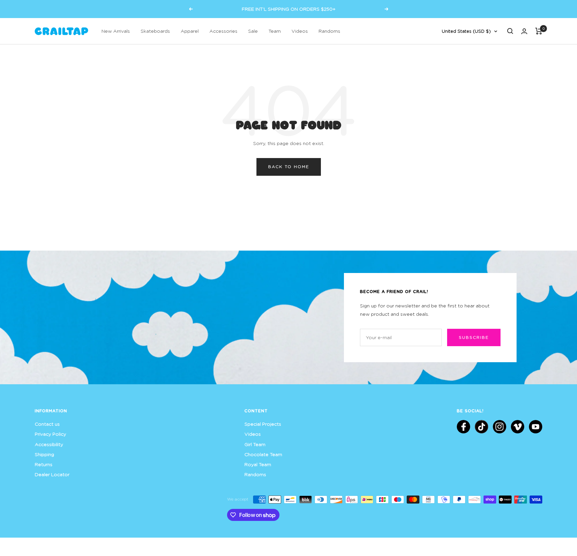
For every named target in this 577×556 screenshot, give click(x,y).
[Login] (524, 31)
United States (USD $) (466, 31)
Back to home (288, 166)
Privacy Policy (50, 434)
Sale (253, 31)
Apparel (190, 31)
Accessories (223, 31)
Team (274, 31)
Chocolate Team (263, 454)
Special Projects (262, 424)
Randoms (329, 31)
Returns (43, 464)
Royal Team (257, 464)
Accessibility (49, 444)
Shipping (44, 454)
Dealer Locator (52, 474)
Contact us (47, 424)
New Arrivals (116, 31)
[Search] (510, 31)
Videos (300, 31)
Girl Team (254, 444)
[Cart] (538, 31)
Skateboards (155, 31)
